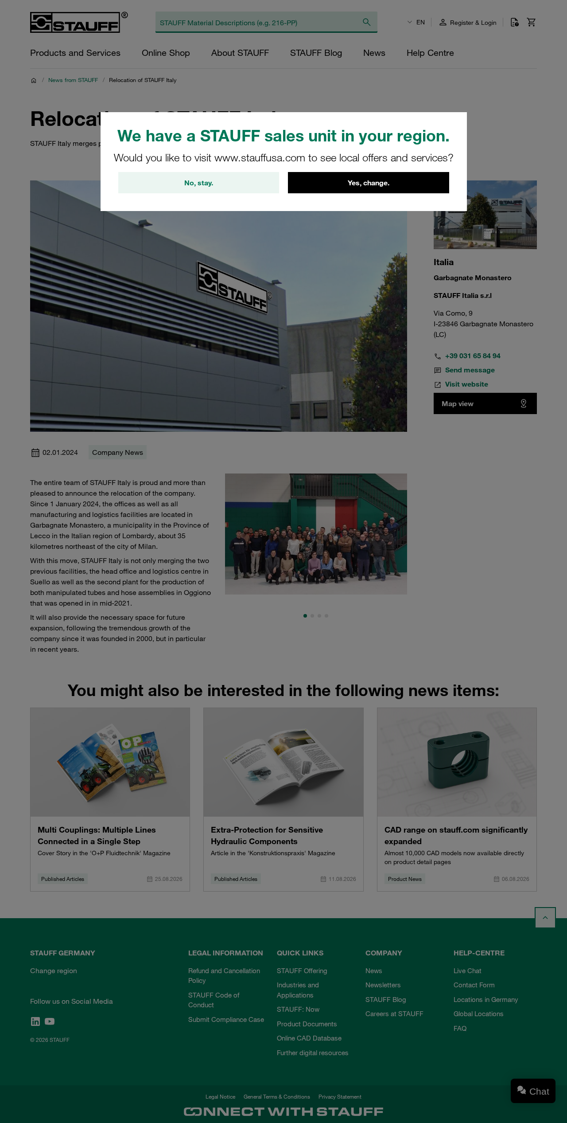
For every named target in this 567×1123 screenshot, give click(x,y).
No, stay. (198, 182)
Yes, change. (368, 182)
